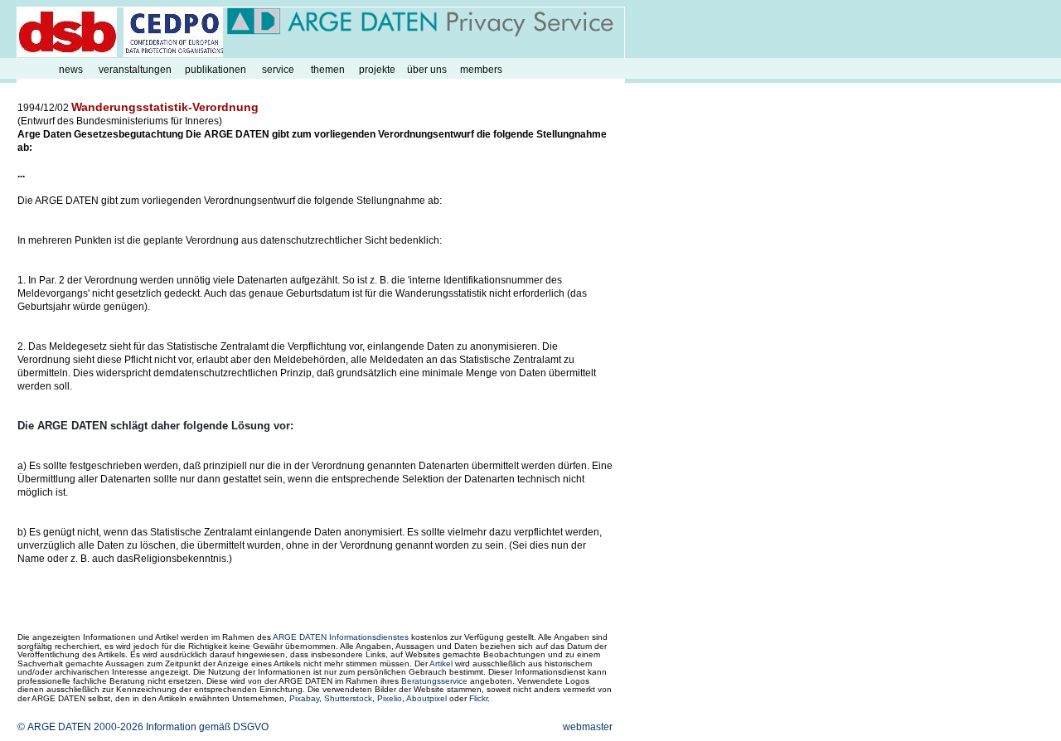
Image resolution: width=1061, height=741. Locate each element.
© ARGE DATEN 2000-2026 (80, 727)
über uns (427, 69)
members (481, 69)
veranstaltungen (135, 69)
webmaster (588, 727)
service (278, 69)
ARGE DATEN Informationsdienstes (341, 637)
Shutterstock (348, 698)
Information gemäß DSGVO (207, 727)
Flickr (478, 698)
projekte (377, 69)
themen (328, 69)
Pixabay (304, 698)
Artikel (441, 663)
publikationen (215, 69)
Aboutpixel (426, 698)
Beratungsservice (434, 680)
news (71, 69)
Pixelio (389, 698)
